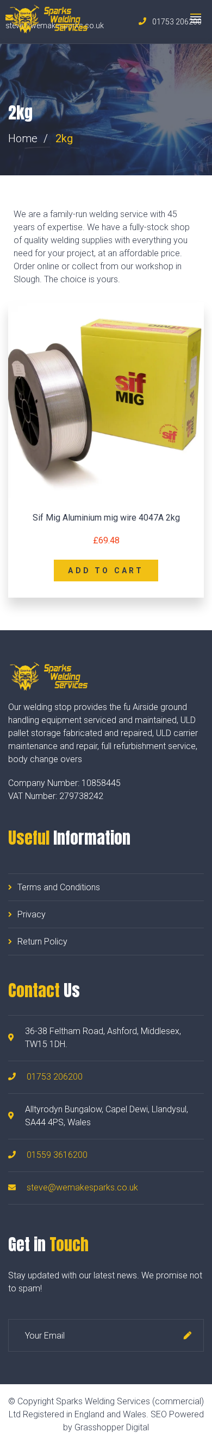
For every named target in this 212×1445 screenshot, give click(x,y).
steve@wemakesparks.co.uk (82, 1187)
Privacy (31, 914)
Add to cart (106, 570)
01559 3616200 (57, 1155)
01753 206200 (55, 1077)
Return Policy (42, 941)
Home (23, 138)
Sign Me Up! (187, 1335)
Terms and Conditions (58, 887)
